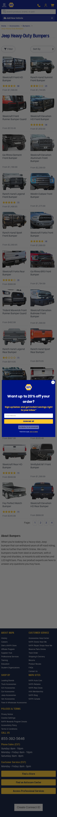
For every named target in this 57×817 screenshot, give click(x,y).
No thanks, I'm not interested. (28, 427)
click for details (34, 431)
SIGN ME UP (28, 421)
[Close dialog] (53, 382)
